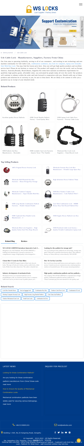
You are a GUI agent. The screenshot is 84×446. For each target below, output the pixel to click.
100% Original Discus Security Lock (24, 167)
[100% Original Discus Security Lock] (7, 170)
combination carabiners (39, 64)
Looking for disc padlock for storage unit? (58, 248)
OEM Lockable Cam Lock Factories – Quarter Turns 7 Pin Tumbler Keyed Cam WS (41, 152)
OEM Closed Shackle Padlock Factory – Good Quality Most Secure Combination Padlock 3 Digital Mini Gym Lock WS (40, 118)
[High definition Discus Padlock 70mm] (48, 182)
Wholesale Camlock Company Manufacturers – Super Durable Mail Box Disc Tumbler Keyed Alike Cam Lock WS (25, 193)
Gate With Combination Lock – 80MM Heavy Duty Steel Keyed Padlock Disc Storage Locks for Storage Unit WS (65, 205)
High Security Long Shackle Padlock (34, 294)
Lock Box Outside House (9, 290)
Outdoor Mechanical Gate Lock (11, 298)
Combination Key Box (41, 290)
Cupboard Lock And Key (64, 442)
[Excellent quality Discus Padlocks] (14, 102)
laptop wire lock (72, 64)
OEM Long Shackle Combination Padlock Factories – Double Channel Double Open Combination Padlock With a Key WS (26, 205)
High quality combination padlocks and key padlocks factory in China (62, 273)
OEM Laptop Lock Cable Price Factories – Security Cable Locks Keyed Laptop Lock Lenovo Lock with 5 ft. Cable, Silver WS (68, 118)
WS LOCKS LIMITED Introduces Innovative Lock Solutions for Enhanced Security (21, 248)
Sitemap (48, 440)
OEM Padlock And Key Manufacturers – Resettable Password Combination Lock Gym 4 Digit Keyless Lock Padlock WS (14, 152)
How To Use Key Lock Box (53, 261)
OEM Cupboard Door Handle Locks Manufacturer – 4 (23, 217)
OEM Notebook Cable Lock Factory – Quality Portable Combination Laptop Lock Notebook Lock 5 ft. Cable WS (67, 229)
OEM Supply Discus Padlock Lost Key (66, 216)
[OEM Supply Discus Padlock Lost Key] (48, 218)
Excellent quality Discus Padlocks (14, 117)
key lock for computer (57, 64)
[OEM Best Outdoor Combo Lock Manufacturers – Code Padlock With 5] (48, 194)
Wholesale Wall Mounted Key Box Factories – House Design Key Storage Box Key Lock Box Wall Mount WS (25, 181)
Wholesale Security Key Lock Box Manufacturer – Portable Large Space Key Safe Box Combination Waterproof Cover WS (66, 169)
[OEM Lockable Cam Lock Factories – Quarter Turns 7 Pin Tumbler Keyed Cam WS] (42, 136)
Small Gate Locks (27, 298)
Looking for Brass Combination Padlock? (18, 373)
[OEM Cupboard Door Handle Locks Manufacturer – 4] (7, 218)
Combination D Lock (74, 290)
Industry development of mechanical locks (17, 273)
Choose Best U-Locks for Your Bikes (14, 261)
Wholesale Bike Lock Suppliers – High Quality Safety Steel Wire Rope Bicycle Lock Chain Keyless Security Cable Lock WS (25, 229)
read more (7, 384)
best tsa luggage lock (25, 290)
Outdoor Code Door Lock (58, 290)
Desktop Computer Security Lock (11, 294)
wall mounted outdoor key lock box (54, 444)
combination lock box (42, 298)
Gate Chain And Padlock (54, 294)
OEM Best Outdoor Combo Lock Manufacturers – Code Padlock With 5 (65, 192)
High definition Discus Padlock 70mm (65, 179)
